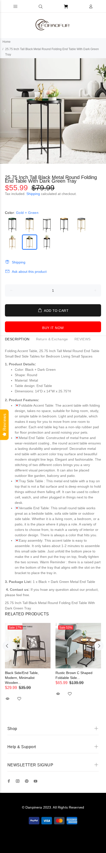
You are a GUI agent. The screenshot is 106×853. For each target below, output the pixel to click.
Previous (4, 111)
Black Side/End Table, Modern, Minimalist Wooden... (22, 678)
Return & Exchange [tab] (52, 339)
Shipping (33, 194)
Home (6, 41)
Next (101, 111)
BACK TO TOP (53, 842)
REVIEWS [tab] (82, 339)
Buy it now (53, 328)
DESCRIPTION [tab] (17, 339)
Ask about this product (29, 272)
